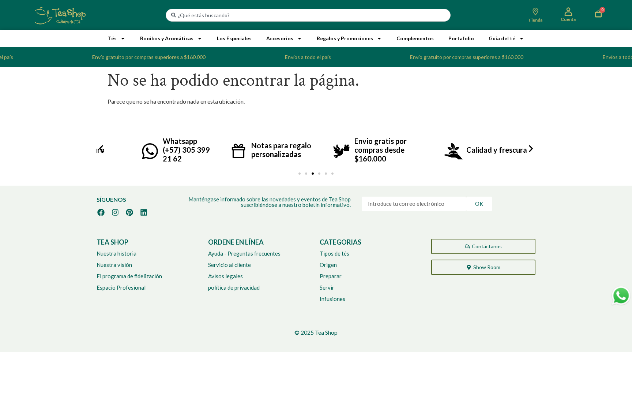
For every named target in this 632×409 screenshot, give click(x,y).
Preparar (331, 276)
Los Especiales (234, 38)
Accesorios (279, 38)
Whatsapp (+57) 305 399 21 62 (186, 150)
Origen (328, 264)
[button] (101, 148)
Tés (112, 38)
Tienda (535, 20)
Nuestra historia (116, 253)
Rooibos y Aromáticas (166, 38)
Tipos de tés (334, 253)
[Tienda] (535, 12)
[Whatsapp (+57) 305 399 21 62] (150, 151)
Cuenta (568, 19)
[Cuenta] (568, 11)
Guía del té (502, 38)
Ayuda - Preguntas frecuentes (244, 253)
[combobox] (308, 15)
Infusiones (332, 298)
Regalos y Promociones (345, 38)
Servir (327, 287)
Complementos (415, 38)
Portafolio (461, 38)
